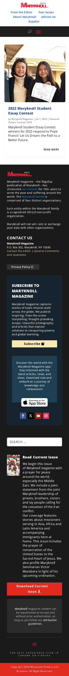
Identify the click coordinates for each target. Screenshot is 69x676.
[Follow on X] (31, 416)
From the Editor (22, 12)
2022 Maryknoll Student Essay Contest (29, 110)
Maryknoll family (33, 196)
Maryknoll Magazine (22, 119)
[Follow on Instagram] (46, 416)
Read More (51, 149)
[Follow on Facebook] (23, 416)
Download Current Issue (32, 588)
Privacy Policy (21, 266)
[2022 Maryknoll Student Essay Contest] (34, 73)
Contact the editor (19, 251)
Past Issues (46, 12)
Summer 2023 (24, 122)
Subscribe (32, 344)
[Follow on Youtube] (38, 416)
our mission (30, 189)
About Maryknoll (24, 17)
